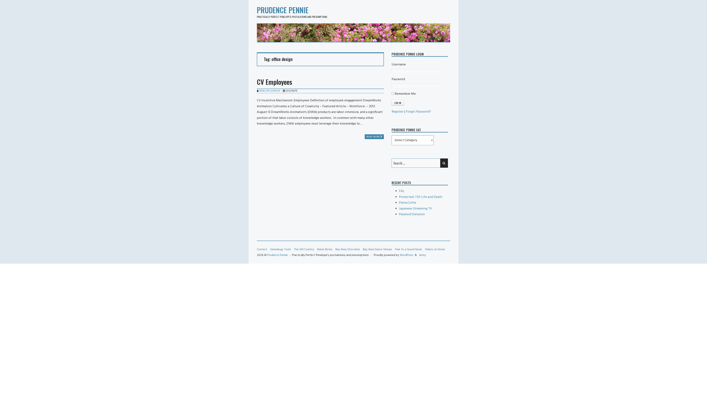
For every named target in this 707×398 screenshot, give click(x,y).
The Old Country (304, 249)
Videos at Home (435, 249)
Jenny (422, 255)
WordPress (406, 255)
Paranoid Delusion (412, 214)
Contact (262, 249)
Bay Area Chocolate (347, 249)
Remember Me (405, 94)
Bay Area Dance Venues (377, 249)
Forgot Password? (418, 111)
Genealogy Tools (280, 249)
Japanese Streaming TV (415, 208)
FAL (401, 191)
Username (399, 64)
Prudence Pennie (283, 9)
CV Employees (274, 82)
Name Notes (325, 249)
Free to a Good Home (408, 249)
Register (397, 111)
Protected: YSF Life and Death (420, 197)
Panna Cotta (407, 202)
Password (398, 79)
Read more (373, 137)
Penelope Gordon (269, 91)
